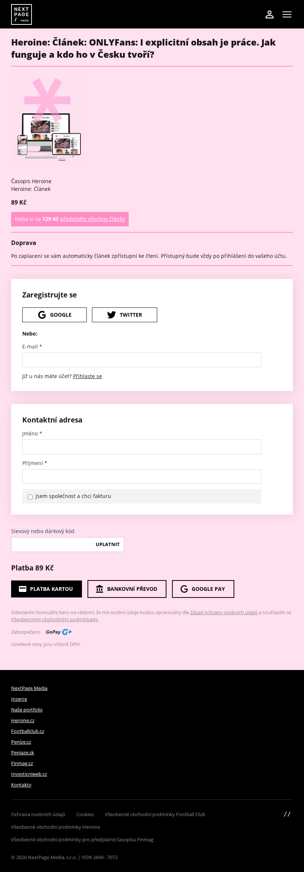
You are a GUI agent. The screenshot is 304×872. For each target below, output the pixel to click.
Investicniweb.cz (29, 774)
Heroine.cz (22, 720)
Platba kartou (51, 588)
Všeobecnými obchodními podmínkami (54, 619)
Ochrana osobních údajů (38, 814)
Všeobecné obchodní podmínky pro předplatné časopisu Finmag (82, 839)
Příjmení (34, 463)
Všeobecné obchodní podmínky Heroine (55, 827)
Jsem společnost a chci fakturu (73, 495)
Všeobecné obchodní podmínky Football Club (155, 814)
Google (61, 314)
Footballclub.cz (27, 731)
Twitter (131, 314)
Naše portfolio (27, 709)
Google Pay (208, 588)
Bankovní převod (132, 588)
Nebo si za (70, 218)
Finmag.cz (22, 763)
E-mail (32, 346)
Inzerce (19, 699)
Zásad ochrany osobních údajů (224, 612)
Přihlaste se (87, 376)
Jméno (32, 433)
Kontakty (21, 784)
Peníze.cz (21, 741)
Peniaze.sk (22, 752)
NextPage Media (29, 688)
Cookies (85, 814)
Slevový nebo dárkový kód (43, 531)
